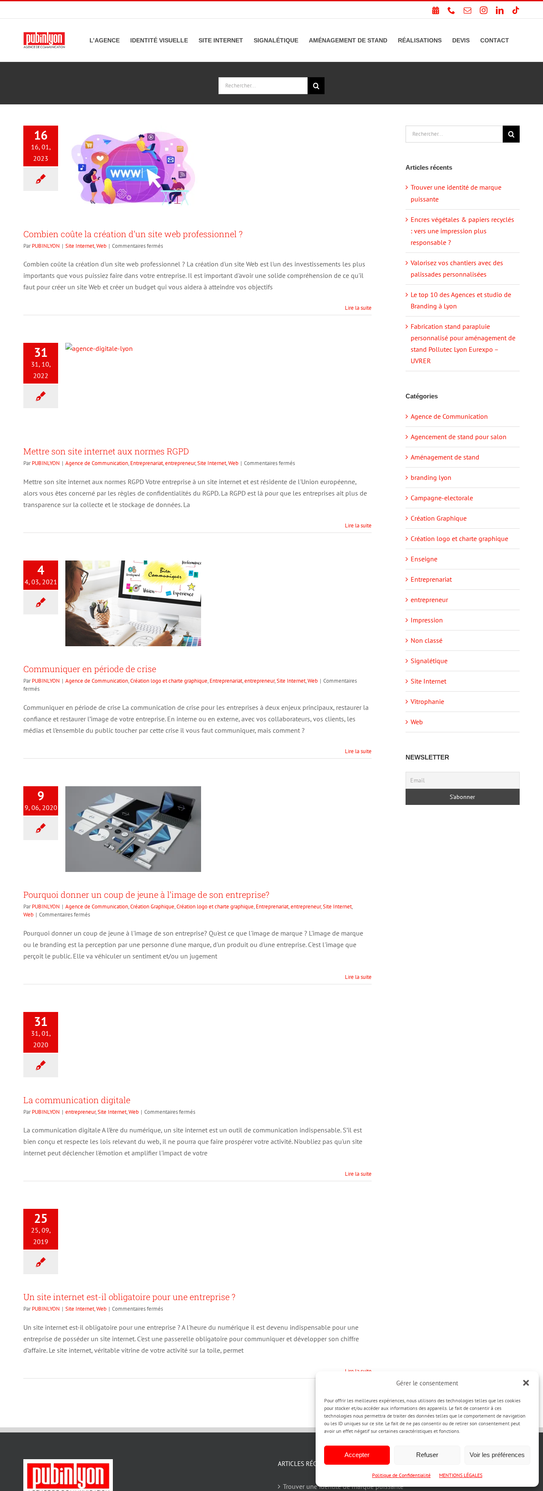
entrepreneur (180, 463)
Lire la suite (358, 307)
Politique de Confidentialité (401, 1475)
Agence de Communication (96, 463)
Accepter (356, 1454)
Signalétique (429, 660)
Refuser (427, 1454)
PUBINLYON (46, 245)
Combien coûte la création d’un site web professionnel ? (133, 233)
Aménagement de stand (445, 457)
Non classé (426, 640)
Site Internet (79, 245)
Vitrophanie (427, 701)
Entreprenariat (146, 463)
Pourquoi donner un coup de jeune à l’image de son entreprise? (146, 894)
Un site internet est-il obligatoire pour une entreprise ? (129, 1296)
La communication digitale (76, 1099)
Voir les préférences (497, 1454)
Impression (427, 620)
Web (101, 245)
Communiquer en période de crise (89, 668)
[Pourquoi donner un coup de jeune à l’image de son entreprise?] (133, 829)
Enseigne (424, 559)
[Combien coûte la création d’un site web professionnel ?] (133, 168)
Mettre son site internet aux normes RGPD (106, 451)
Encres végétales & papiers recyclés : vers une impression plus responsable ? (462, 231)
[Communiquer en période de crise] (133, 603)
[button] (526, 1383)
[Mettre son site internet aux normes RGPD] (133, 386)
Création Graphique (152, 906)
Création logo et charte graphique (168, 680)
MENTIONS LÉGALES (460, 1475)
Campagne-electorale (442, 497)
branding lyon (431, 477)
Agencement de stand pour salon (459, 436)
